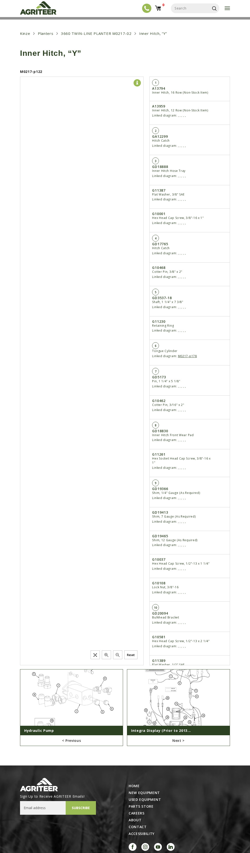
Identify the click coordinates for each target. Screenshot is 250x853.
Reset (131, 655)
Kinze (25, 33)
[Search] (214, 8)
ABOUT (135, 820)
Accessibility (142, 834)
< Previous (71, 740)
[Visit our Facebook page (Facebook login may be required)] (132, 847)
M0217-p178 (187, 356)
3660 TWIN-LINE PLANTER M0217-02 (96, 33)
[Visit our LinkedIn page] (171, 847)
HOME (134, 786)
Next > (178, 740)
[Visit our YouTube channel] (158, 847)
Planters (45, 33)
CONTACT (138, 827)
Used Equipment (145, 800)
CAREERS (137, 813)
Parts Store (141, 806)
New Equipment (144, 793)
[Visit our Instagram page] (145, 847)
